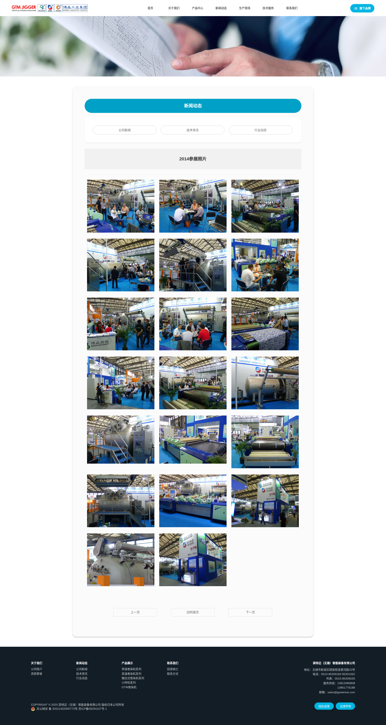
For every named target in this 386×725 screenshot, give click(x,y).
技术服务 (268, 8)
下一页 (250, 612)
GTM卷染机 (129, 687)
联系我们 (292, 8)
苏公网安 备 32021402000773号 (57, 708)
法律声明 (345, 706)
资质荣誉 (36, 673)
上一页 (135, 612)
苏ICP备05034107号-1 (92, 708)
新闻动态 (221, 8)
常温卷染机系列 (131, 669)
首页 (150, 8)
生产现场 (244, 8)
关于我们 (174, 8)
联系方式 (172, 673)
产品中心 (197, 8)
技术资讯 (193, 130)
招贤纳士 (172, 669)
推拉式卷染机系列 (133, 678)
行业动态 (261, 130)
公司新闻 (125, 130)
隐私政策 (324, 706)
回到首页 (193, 612)
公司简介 (36, 669)
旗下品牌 (365, 8)
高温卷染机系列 (131, 673)
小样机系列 (129, 682)
